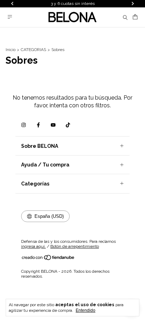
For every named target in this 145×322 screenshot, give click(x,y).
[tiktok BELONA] (67, 125)
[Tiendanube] (48, 259)
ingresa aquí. (33, 246)
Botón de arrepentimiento (74, 246)
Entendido (85, 310)
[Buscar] (125, 17)
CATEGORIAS (33, 49)
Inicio (10, 49)
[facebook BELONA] (38, 125)
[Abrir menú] (10, 17)
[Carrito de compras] (135, 17)
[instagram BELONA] (23, 125)
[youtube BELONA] (53, 125)
